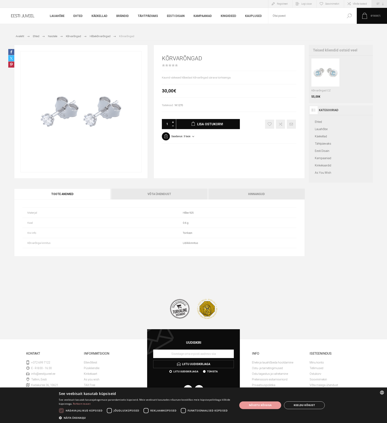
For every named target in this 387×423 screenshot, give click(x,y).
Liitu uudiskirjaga (185, 371)
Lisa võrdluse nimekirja (280, 124)
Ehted (318, 121)
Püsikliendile (91, 368)
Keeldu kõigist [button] (304, 405)
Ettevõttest (90, 362)
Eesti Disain (322, 150)
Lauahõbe (321, 129)
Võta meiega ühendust (324, 385)
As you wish (91, 379)
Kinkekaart (90, 373)
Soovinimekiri (318, 379)
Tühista (212, 371)
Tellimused (316, 368)
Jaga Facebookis (11, 52)
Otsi (349, 16)
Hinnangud (256, 194)
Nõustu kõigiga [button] (260, 405)
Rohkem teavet (82, 403)
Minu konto (317, 362)
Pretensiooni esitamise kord (269, 379)
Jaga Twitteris (11, 58)
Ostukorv (315, 373)
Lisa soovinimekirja (269, 124)
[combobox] (305, 16)
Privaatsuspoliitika (263, 385)
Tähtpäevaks (323, 143)
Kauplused (253, 16)
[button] (145, 417)
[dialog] (193, 405)
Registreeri (282, 3)
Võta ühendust (159, 194)
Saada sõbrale (291, 124)
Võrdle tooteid (360, 3)
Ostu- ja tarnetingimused (267, 368)
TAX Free (89, 385)
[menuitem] (111, 362)
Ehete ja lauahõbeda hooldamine (272, 362)
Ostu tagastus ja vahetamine (270, 373)
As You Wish (323, 172)
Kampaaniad (323, 158)
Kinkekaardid (323, 165)
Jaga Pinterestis (11, 65)
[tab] (62, 194)
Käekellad (321, 136)
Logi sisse (306, 3)
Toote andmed (62, 194)
